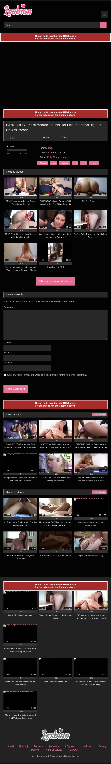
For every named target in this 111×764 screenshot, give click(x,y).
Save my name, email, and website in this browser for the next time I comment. (47, 375)
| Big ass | (70, 746)
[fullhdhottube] (55, 11)
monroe (66, 157)
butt (84, 163)
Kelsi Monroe (54, 157)
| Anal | (10, 746)
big (76, 163)
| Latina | (23, 746)
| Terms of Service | (53, 750)
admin (49, 148)
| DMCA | (73, 750)
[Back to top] (102, 755)
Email (7, 352)
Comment (8, 307)
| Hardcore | (86, 746)
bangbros (65, 163)
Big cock (43, 163)
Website (7, 362)
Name (7, 342)
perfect (95, 163)
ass (54, 163)
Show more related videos (55, 281)
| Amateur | (54, 746)
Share (64, 137)
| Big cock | (38, 746)
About (46, 137)
